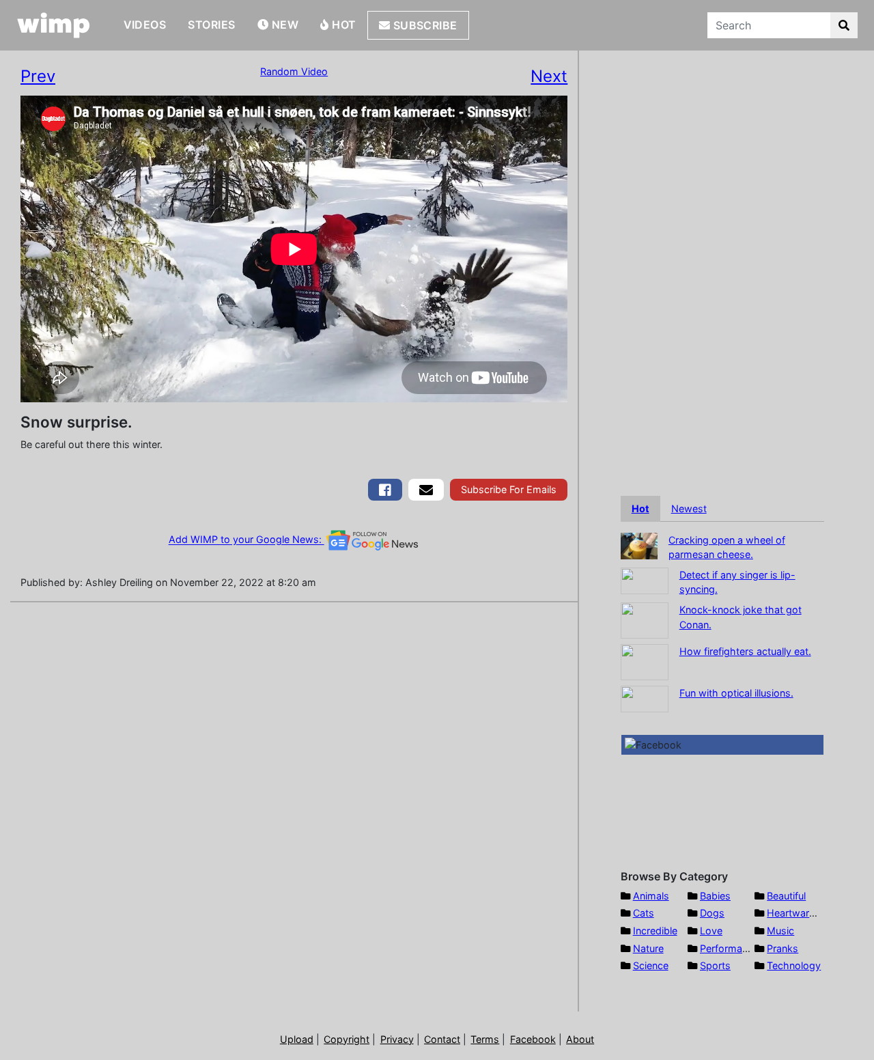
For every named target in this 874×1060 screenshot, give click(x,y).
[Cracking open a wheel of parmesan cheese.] (639, 544)
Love (711, 930)
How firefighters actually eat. (745, 651)
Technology (794, 965)
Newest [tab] (689, 508)
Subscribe (423, 25)
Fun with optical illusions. (736, 693)
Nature (648, 948)
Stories (211, 24)
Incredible (655, 930)
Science (650, 965)
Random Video (294, 71)
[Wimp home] (53, 25)
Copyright (346, 1039)
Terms (484, 1039)
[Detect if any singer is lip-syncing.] (644, 579)
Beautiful (786, 896)
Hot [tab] (640, 508)
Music (780, 930)
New (283, 24)
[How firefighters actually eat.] (644, 661)
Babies (715, 896)
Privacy (397, 1039)
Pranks (782, 948)
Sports (715, 965)
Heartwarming (799, 913)
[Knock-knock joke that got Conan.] (644, 619)
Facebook (533, 1039)
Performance (729, 948)
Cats (643, 913)
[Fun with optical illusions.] (644, 697)
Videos (145, 24)
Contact (442, 1039)
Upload (296, 1039)
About (580, 1039)
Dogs (712, 913)
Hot (342, 24)
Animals (651, 896)
